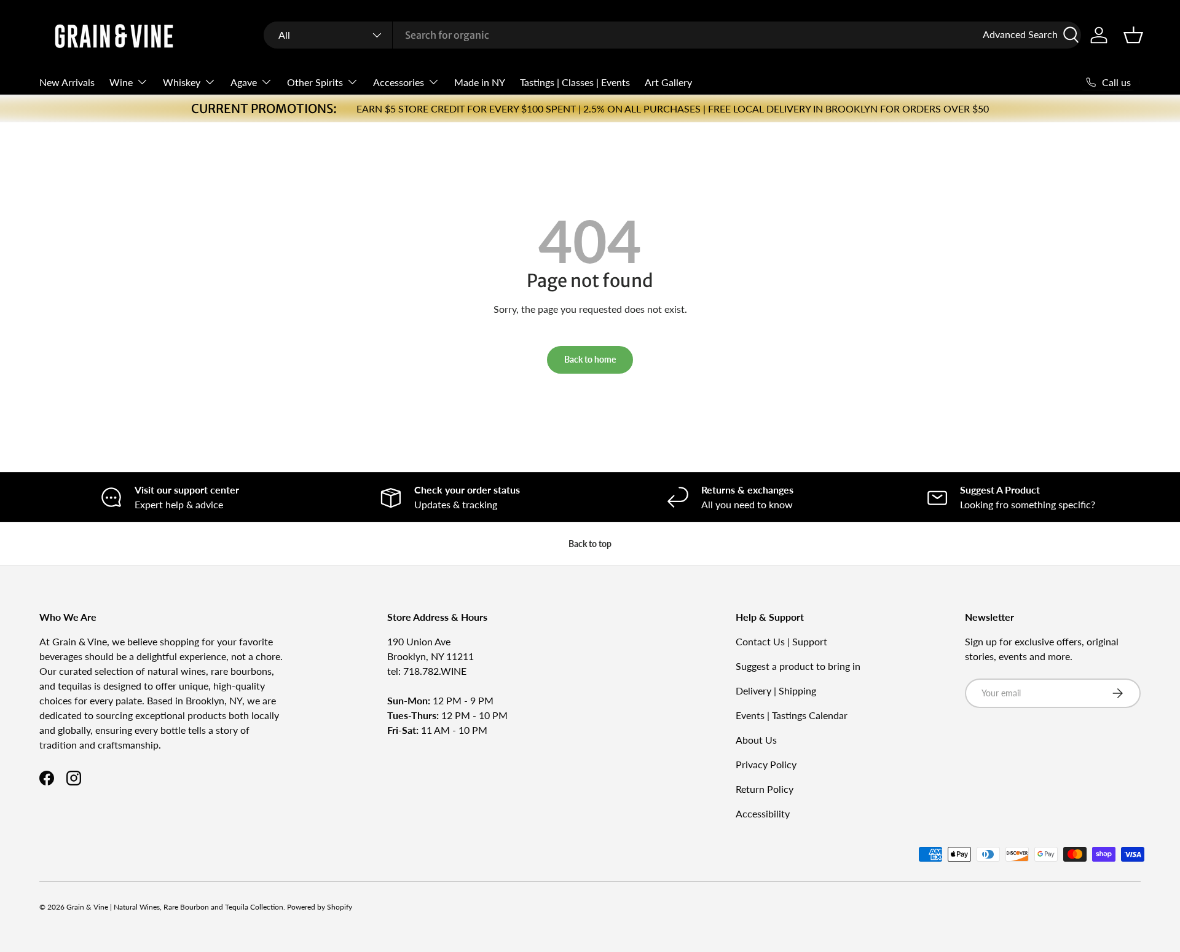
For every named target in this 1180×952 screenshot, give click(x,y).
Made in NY (479, 82)
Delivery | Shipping (776, 690)
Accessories (398, 82)
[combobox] (672, 35)
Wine (121, 82)
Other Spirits (315, 82)
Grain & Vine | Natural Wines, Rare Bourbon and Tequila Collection (174, 906)
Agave (243, 82)
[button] (1133, 35)
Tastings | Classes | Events (575, 82)
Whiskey (181, 82)
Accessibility (763, 813)
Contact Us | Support (781, 641)
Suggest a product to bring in (798, 666)
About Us (756, 739)
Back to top (590, 543)
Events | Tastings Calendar (792, 715)
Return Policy (764, 789)
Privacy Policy (766, 764)
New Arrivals (67, 82)
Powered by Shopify (319, 906)
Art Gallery (668, 82)
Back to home (590, 359)
